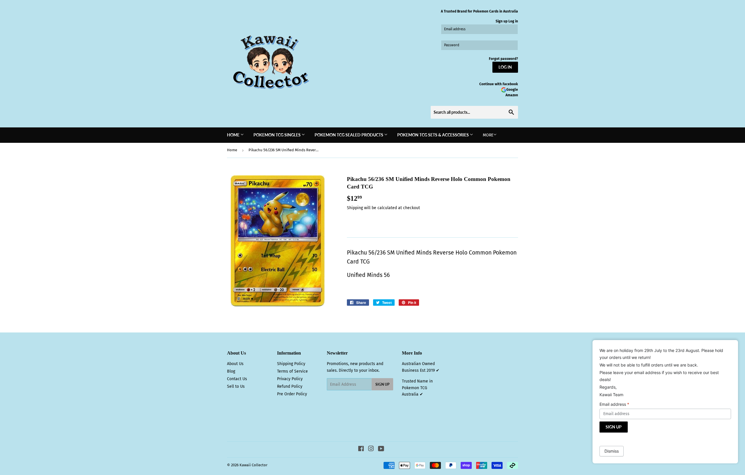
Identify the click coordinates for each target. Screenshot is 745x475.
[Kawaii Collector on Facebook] (361, 449)
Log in (513, 21)
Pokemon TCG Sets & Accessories (433, 134)
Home (233, 134)
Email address (614, 404)
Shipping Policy (291, 363)
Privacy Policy (290, 378)
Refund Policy (289, 386)
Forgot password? (503, 59)
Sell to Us (236, 386)
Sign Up (382, 384)
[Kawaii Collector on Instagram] (371, 449)
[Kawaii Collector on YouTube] (381, 449)
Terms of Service (292, 371)
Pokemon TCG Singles (277, 134)
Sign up (502, 21)
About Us (235, 363)
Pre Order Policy (292, 394)
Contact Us (237, 378)
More (488, 135)
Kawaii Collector (253, 465)
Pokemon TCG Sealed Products (349, 134)
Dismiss (611, 451)
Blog (231, 371)
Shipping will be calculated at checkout (383, 207)
